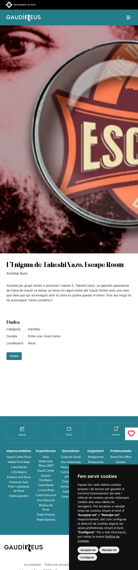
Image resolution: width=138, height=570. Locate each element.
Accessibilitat (32, 564)
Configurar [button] (87, 557)
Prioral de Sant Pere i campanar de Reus (18, 486)
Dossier (121, 462)
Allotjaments (96, 457)
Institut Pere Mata (19, 462)
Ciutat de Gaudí (71, 457)
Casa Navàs (19, 467)
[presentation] (101, 367)
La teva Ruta (46, 490)
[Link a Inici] (24, 17)
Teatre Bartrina (45, 519)
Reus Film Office (121, 457)
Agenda (22, 434)
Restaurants (96, 462)
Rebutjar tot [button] (109, 549)
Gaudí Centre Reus (18, 457)
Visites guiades (19, 495)
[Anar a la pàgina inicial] (23, 547)
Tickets (69, 434)
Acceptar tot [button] (88, 549)
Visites (14, 356)
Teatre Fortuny (46, 514)
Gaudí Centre (45, 470)
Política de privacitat (57, 564)
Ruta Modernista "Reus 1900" (46, 461)
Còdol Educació (46, 495)
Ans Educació (46, 500)
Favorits (116, 434)
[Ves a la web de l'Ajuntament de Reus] (21, 4)
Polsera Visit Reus (19, 477)
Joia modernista (71, 462)
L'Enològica (18, 472)
